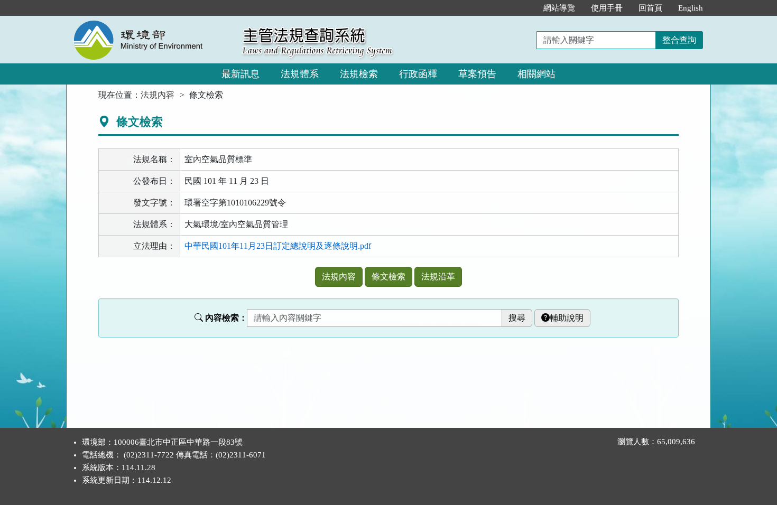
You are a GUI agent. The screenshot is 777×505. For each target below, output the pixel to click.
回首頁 (650, 8)
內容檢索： (226, 317)
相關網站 (536, 74)
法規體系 (300, 74)
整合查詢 (679, 39)
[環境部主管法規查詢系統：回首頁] (150, 22)
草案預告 (477, 74)
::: (524, 8)
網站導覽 (559, 8)
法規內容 (157, 94)
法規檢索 (359, 74)
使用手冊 (607, 8)
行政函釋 (418, 74)
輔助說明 (567, 317)
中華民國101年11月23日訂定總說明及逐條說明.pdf (277, 245)
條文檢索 (388, 276)
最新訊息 (240, 74)
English (690, 8)
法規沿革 (438, 276)
